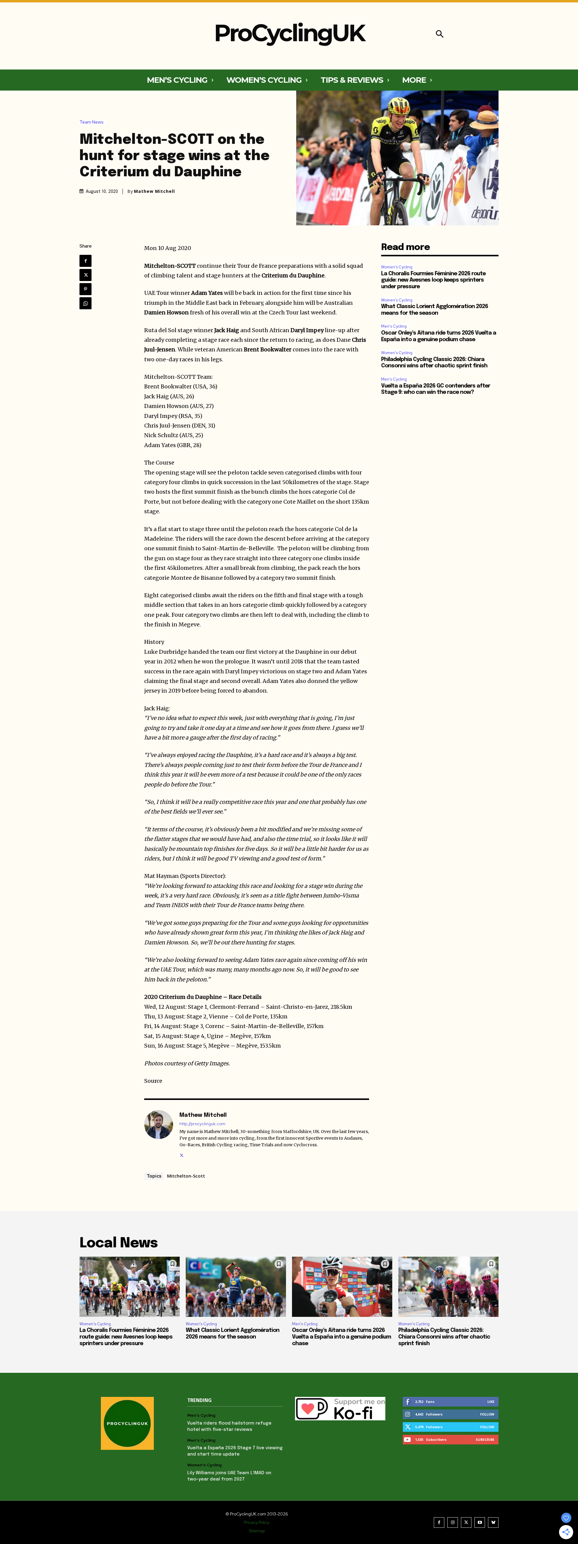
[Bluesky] (493, 1522)
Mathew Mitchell (154, 191)
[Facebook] (85, 261)
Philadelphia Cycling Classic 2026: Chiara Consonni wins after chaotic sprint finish (444, 1337)
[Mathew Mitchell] (158, 1134)
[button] (440, 35)
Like (490, 1401)
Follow (487, 1414)
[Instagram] (452, 1522)
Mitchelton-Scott (186, 1176)
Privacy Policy (256, 1522)
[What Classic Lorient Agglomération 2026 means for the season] (236, 1287)
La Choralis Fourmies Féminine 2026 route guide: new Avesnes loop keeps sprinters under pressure (433, 280)
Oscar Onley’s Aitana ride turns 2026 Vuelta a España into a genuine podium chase (341, 1337)
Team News (91, 122)
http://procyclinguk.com (202, 1123)
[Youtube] (479, 1522)
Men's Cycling (394, 326)
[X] (85, 275)
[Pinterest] (85, 289)
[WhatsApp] (85, 303)
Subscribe (485, 1439)
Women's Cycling (396, 267)
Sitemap (257, 1530)
